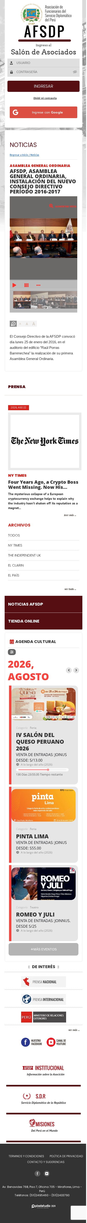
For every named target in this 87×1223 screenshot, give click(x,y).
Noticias (34, 155)
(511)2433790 (61, 1195)
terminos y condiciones (26, 1156)
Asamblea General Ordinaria (40, 165)
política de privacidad (66, 1156)
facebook (31, 1042)
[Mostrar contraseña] (75, 72)
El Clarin (16, 565)
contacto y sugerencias (45, 1162)
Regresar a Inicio (19, 155)
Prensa (17, 387)
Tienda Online (23, 621)
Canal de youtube (56, 1042)
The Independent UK (24, 555)
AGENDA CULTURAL (35, 641)
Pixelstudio (43, 1206)
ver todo (69, 588)
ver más (72, 1029)
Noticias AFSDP (25, 604)
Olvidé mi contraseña (45, 98)
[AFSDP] (43, 22)
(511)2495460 (39, 1195)
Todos (14, 535)
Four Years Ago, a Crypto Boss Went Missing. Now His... (43, 485)
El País (13, 575)
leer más (69, 515)
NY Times (17, 476)
